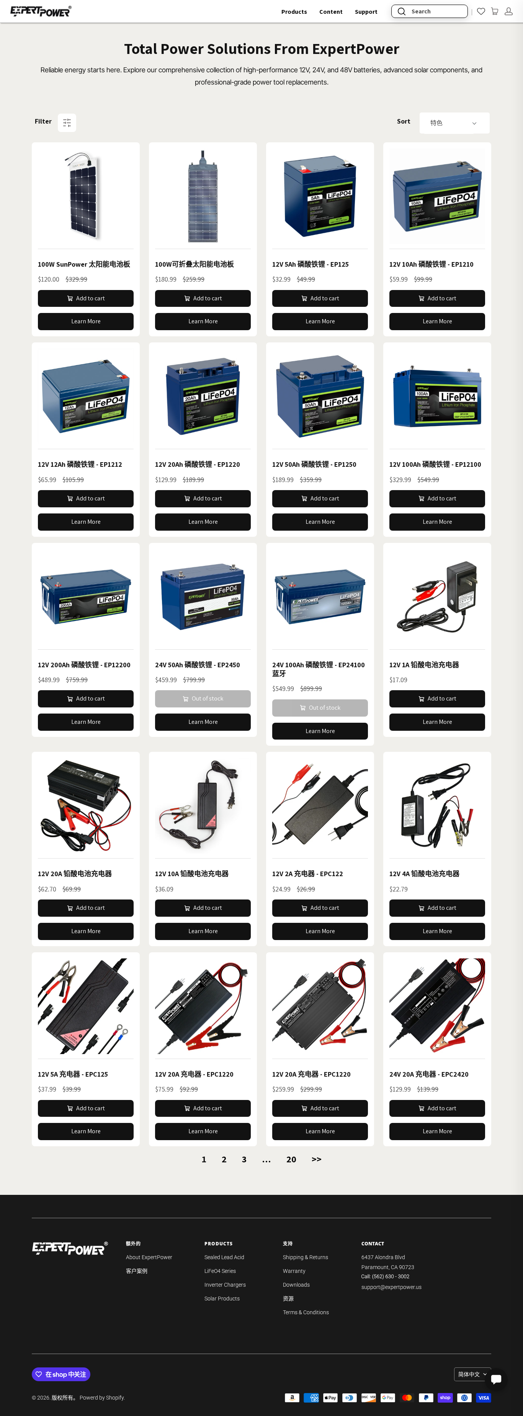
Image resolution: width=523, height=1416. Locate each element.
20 (291, 1159)
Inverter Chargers (225, 1285)
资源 (288, 1298)
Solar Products (222, 1298)
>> (317, 1159)
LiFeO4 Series (220, 1271)
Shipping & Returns (305, 1257)
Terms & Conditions (306, 1312)
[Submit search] (402, 11)
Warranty (294, 1271)
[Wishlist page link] (481, 11)
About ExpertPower (149, 1257)
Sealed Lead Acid (224, 1257)
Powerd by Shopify (102, 1398)
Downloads (296, 1285)
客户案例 (136, 1271)
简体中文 (469, 1374)
